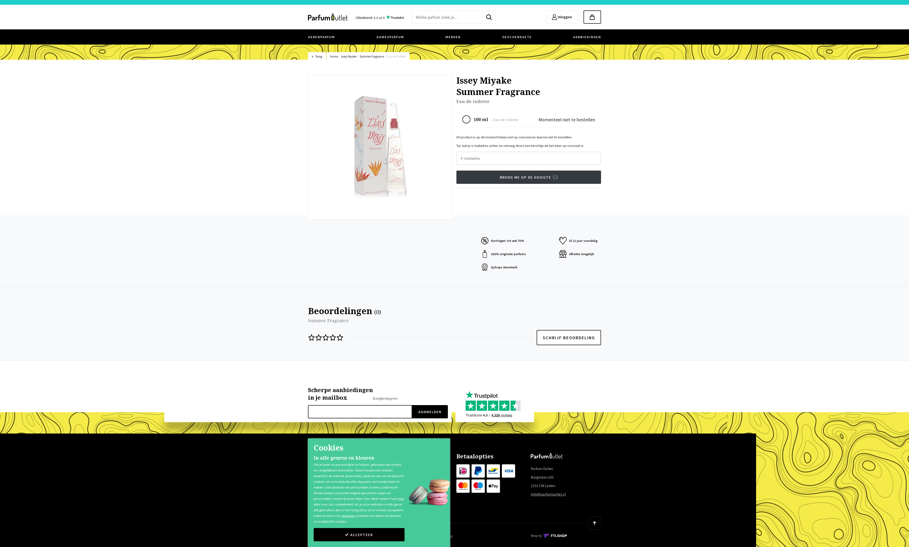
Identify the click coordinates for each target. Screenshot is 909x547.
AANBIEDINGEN (587, 37)
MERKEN (453, 37)
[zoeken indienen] (489, 17)
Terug (318, 56)
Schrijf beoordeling (569, 337)
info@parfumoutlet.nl (548, 494)
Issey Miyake (348, 56)
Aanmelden (430, 411)
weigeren (348, 516)
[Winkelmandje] (592, 17)
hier (401, 499)
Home (334, 56)
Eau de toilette (396, 56)
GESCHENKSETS (517, 37)
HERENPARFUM (321, 37)
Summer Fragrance (372, 56)
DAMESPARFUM (390, 37)
